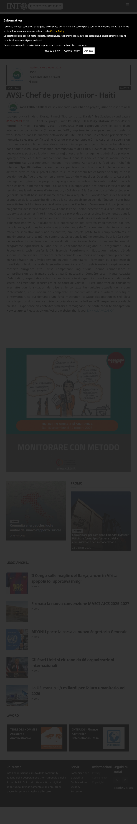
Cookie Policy (57, 31)
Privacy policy (52, 50)
